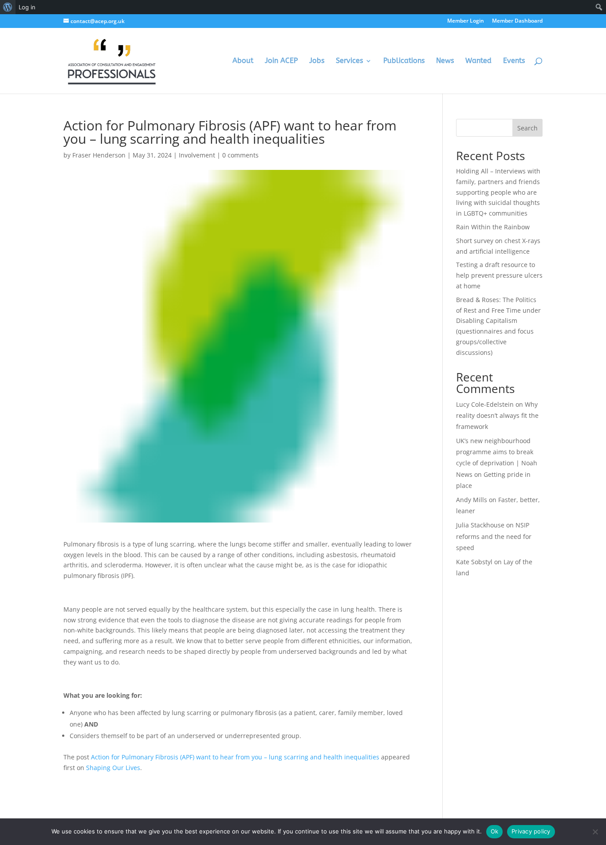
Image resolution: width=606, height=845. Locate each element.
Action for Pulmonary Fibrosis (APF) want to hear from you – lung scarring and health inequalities (235, 757)
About (242, 61)
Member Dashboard (517, 21)
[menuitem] (8, 7)
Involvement (197, 155)
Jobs (316, 61)
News (445, 61)
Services (349, 61)
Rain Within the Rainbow (493, 227)
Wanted (478, 61)
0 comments (240, 155)
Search (527, 128)
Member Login (465, 21)
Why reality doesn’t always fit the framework (497, 415)
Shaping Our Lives (113, 767)
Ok (495, 831)
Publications (404, 61)
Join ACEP (281, 61)
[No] (594, 831)
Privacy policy (531, 831)
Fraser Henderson (99, 155)
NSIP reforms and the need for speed (493, 536)
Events (514, 61)
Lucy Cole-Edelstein (485, 404)
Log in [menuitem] (27, 7)
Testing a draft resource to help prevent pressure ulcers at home (499, 275)
